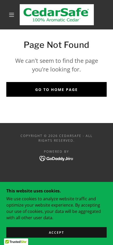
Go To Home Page (56, 89)
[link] (57, 14)
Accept (56, 232)
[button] (11, 14)
